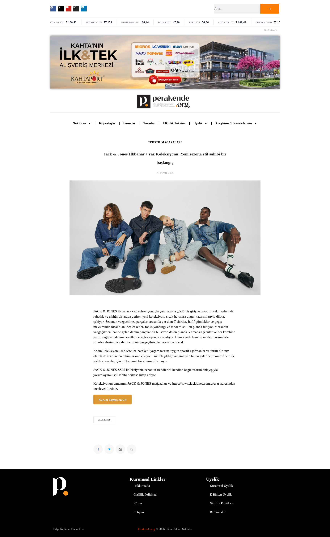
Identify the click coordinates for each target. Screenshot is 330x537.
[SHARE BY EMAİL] (120, 449)
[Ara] (269, 9)
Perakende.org (146, 529)
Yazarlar (149, 123)
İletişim (138, 512)
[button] (131, 449)
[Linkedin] (84, 8)
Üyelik (197, 123)
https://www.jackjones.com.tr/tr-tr (195, 383)
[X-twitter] (61, 8)
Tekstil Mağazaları (165, 142)
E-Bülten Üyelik (221, 494)
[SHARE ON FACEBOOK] (98, 449)
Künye (137, 503)
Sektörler (79, 123)
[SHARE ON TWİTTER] (109, 449)
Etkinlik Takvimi (174, 123)
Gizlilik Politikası (145, 494)
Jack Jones (104, 420)
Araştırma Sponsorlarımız (233, 123)
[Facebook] (53, 8)
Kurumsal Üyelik (221, 486)
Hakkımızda (141, 486)
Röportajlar (107, 123)
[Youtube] (68, 8)
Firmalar (129, 123)
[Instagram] (76, 8)
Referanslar (218, 512)
